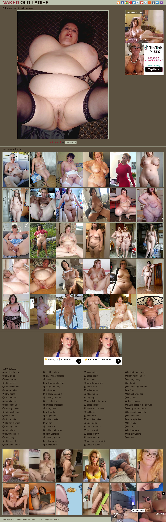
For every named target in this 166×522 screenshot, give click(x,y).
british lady (10, 430)
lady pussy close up (54, 383)
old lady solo (133, 416)
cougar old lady (52, 387)
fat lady (48, 423)
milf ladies (91, 412)
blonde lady (10, 419)
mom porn (91, 416)
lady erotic (50, 412)
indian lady (91, 387)
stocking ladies (134, 419)
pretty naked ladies (136, 376)
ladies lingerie (92, 405)
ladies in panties (94, 445)
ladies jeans (92, 390)
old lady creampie (53, 394)
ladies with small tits (136, 412)
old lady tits (132, 427)
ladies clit (49, 379)
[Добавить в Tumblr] (153, 2)
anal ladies (10, 376)
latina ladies (92, 394)
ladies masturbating (95, 408)
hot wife (130, 437)
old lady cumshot (53, 397)
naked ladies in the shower (139, 405)
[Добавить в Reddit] (145, 2)
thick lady (131, 423)
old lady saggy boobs (137, 387)
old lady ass (10, 383)
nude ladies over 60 (95, 441)
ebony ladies (51, 408)
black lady (9, 416)
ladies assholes (12, 387)
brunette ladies (12, 434)
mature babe (11, 390)
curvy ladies (51, 401)
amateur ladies (12, 372)
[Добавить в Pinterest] (141, 2)
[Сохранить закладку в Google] (126, 2)
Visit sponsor (70, 142)
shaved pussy (133, 401)
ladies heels (92, 376)
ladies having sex (135, 394)
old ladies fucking (53, 430)
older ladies (91, 423)
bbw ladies (10, 394)
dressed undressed (54, 405)
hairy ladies (91, 372)
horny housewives (94, 383)
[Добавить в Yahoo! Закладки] (161, 2)
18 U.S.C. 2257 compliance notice (45, 519)
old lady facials (52, 419)
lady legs (90, 397)
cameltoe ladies (12, 445)
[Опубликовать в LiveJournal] (137, 2)
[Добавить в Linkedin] (134, 2)
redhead (131, 383)
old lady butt (10, 441)
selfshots (131, 390)
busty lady (9, 437)
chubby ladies (52, 372)
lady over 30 (92, 430)
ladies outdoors (93, 427)
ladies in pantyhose (136, 372)
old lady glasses (53, 437)
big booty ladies (12, 405)
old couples (50, 390)
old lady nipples (93, 419)
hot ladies (90, 379)
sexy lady (131, 397)
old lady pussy (133, 379)
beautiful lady (11, 401)
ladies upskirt (133, 430)
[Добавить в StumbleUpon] (149, 2)
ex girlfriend (51, 416)
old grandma (51, 441)
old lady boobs (12, 427)
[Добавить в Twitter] (157, 2)
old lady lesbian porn (96, 401)
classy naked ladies (54, 376)
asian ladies (10, 379)
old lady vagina (134, 434)
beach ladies (11, 397)
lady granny (51, 445)
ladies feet (50, 427)
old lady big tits (12, 408)
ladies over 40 (92, 434)
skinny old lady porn (136, 408)
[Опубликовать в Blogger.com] (118, 2)
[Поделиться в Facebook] (122, 2)
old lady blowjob (12, 423)
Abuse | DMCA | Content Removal (16, 519)
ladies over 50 (92, 437)
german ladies (52, 434)
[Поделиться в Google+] (130, 2)
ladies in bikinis (12, 412)
